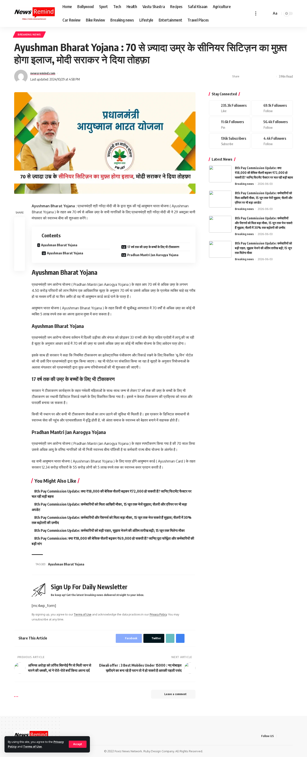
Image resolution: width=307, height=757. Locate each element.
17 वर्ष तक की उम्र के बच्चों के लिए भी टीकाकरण (153, 247)
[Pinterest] (229, 124)
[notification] (262, 13)
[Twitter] (272, 108)
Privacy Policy (158, 614)
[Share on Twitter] (251, 76)
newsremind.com (42, 73)
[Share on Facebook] (244, 76)
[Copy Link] (258, 76)
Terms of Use (32, 746)
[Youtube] (229, 141)
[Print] (265, 76)
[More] (272, 76)
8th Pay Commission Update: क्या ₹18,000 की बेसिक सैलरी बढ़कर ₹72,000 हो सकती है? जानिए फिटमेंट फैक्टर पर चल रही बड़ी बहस (264, 172)
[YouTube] (291, 736)
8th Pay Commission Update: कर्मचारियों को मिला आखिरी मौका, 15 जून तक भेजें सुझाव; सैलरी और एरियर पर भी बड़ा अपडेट (263, 197)
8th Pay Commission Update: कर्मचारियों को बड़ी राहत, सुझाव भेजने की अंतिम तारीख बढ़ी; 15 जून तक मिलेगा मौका (109, 530)
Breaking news (29, 34)
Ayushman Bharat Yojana (59, 245)
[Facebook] (229, 108)
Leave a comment (175, 694)
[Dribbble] (272, 141)
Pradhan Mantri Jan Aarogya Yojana (152, 255)
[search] (267, 13)
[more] (256, 13)
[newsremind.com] (34, 13)
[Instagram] (272, 124)
